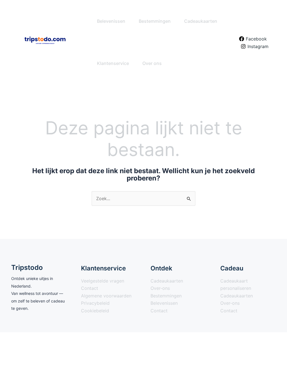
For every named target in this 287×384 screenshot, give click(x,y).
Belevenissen (111, 21)
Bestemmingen (155, 21)
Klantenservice (113, 63)
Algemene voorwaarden (106, 296)
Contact (89, 288)
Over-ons (160, 288)
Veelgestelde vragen (102, 281)
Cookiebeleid (95, 310)
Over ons (152, 63)
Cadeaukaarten (200, 21)
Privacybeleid (95, 303)
